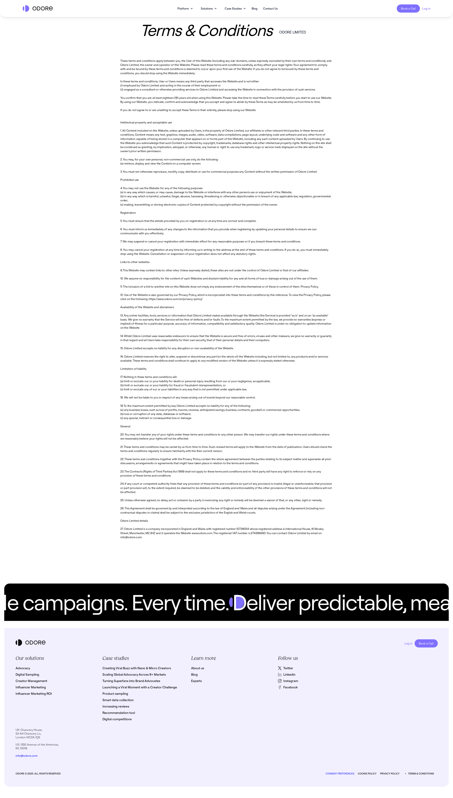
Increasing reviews (115, 706)
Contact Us (270, 8)
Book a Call (408, 8)
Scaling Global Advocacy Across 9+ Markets (134, 674)
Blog (254, 8)
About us (197, 668)
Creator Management (31, 681)
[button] (185, 8)
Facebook (290, 687)
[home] (66, 8)
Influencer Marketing (31, 687)
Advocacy (23, 668)
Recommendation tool (118, 713)
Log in (426, 8)
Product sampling (115, 694)
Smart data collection (118, 700)
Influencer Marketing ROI (34, 694)
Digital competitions (117, 719)
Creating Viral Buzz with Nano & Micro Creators (136, 668)
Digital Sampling (27, 674)
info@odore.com (27, 755)
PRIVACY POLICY (390, 773)
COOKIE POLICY (367, 773)
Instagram (290, 681)
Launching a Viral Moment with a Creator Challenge (139, 687)
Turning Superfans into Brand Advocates (131, 681)
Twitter (288, 668)
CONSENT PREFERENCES (340, 773)
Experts (196, 681)
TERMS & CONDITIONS (421, 773)
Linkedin (289, 674)
